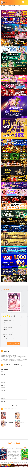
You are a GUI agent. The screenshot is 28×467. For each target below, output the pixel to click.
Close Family (23, 413)
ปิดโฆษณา (15, 462)
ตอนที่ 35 (3, 396)
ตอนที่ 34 (3, 401)
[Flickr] (17, 443)
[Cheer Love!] (17, 423)
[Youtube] (14, 443)
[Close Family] (17, 415)
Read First (10, 343)
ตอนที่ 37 (3, 385)
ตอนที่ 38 (3, 380)
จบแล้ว (15, 331)
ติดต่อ (19, 5)
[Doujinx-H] (4, 2)
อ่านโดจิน (3, 5)
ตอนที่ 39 (3, 374)
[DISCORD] (19, 443)
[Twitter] (11, 443)
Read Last (17, 343)
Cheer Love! (22, 420)
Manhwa (11, 331)
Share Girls (8, 413)
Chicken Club (12, 286)
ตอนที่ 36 (3, 390)
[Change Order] (21, 365)
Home (2, 286)
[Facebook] (9, 443)
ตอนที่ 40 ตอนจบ (4, 369)
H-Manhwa (6, 286)
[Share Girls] (3, 415)
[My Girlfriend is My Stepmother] (3, 423)
